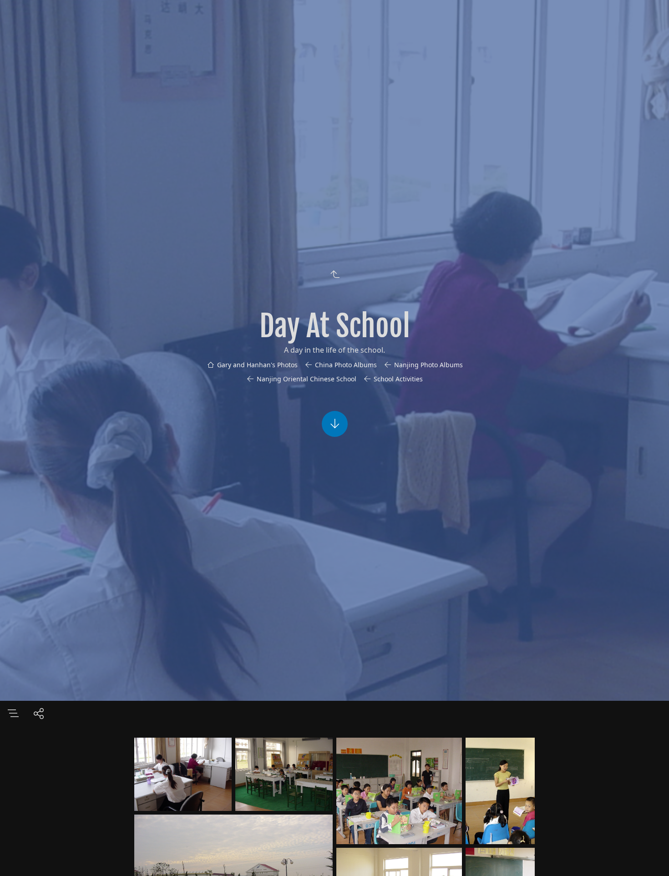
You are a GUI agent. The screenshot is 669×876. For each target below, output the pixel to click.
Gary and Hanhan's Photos (257, 364)
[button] (649, 856)
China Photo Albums (346, 364)
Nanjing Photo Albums (428, 364)
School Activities (398, 379)
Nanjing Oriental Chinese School (306, 379)
